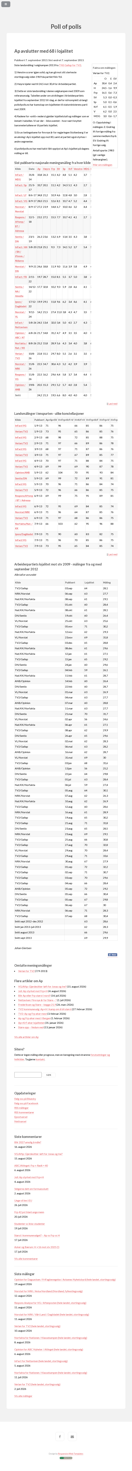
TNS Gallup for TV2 (70, 65)
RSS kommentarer (24, 1112)
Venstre (78, 169)
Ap (39, 169)
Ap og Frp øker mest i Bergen (34, 1018)
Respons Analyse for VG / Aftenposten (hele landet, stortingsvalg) (50, 1302)
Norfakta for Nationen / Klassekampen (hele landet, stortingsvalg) (50, 1337)
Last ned (112, 403)
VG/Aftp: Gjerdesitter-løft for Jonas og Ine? (42, 986)
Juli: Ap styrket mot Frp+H (33, 991)
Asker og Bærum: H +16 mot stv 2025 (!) (36, 1246)
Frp (53, 169)
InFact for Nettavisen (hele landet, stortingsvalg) (41, 1360)
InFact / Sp (21, 185)
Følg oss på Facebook (26, 1103)
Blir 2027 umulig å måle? (27, 1142)
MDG (86, 169)
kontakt (40, 1059)
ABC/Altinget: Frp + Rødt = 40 (31, 1165)
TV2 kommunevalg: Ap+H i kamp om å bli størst (45, 1009)
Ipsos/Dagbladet (24, 534)
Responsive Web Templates (70, 1453)
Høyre (46, 169)
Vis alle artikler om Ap (26, 1036)
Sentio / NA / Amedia (19, 291)
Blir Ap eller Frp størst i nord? (34, 995)
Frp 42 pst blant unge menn (29, 1212)
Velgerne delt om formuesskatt (31, 1188)
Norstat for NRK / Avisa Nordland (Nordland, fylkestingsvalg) (48, 1291)
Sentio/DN (21, 478)
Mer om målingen (102, 164)
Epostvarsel (20, 1116)
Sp (64, 169)
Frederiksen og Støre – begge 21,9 (37, 1004)
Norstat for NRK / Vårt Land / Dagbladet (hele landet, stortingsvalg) (51, 1314)
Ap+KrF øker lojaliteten (31, 1022)
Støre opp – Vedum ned (30, 1027)
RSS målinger (21, 1107)
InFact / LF (21, 195)
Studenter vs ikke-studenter (29, 1223)
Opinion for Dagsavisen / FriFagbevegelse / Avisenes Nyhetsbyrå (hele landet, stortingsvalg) (65, 1279)
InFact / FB (21, 277)
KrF (70, 169)
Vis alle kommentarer (26, 1258)
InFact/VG (20, 425)
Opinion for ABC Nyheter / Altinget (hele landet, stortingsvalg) (48, 1349)
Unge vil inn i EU (23, 1200)
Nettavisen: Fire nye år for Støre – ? (37, 1000)
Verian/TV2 (21, 431)
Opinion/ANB (22, 472)
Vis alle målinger (23, 1395)
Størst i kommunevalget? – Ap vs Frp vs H (37, 1235)
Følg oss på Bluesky (25, 1098)
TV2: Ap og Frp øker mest (32, 1013)
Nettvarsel (20, 1121)
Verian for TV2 (26, 970)
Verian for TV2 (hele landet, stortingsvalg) (37, 1326)
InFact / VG (21, 201)
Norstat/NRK (22, 512)
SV (58, 169)
